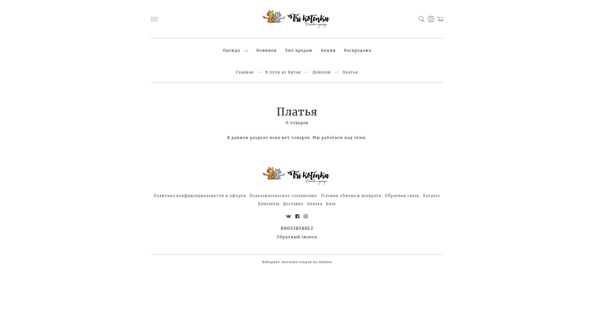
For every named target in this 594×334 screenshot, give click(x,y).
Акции (328, 50)
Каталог (431, 195)
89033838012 (297, 228)
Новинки (266, 50)
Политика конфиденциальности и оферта (200, 195)
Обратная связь (402, 195)
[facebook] (297, 216)
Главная (245, 72)
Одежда (231, 50)
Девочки (322, 72)
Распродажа (357, 50)
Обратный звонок (297, 237)
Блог (331, 204)
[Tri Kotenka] (297, 19)
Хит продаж (299, 50)
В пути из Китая (283, 72)
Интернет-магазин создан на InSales (297, 262)
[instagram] (306, 216)
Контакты (269, 204)
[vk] (288, 216)
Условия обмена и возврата (351, 195)
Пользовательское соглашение (283, 195)
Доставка (293, 204)
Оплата (315, 204)
